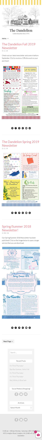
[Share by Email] (26, 128)
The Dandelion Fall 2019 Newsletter (18, 46)
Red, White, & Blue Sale (18, 380)
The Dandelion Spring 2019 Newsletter (20, 143)
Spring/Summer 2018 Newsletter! (16, 228)
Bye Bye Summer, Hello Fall (19, 369)
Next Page (7, 341)
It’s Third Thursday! (16, 366)
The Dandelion (21, 30)
